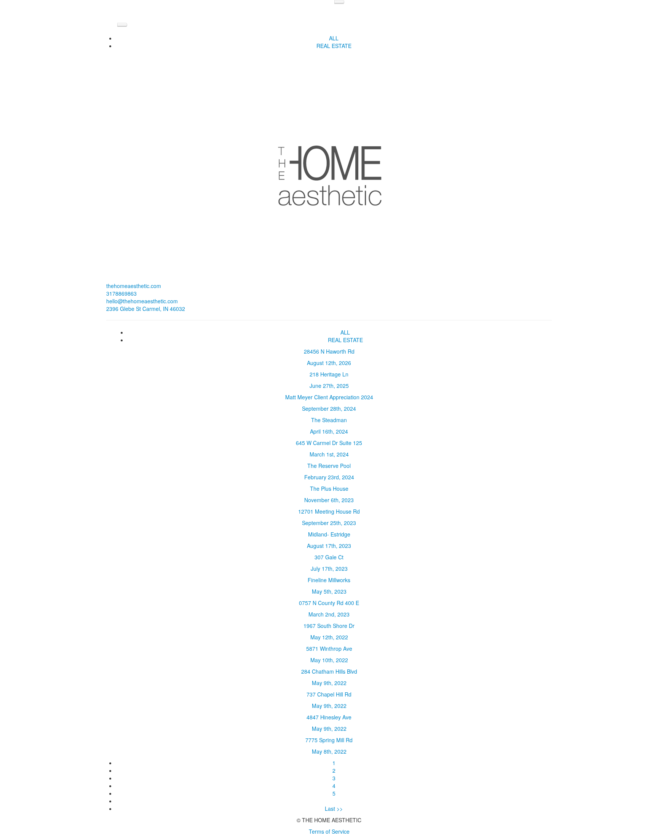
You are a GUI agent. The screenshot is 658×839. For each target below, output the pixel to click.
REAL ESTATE (333, 46)
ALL (334, 38)
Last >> (334, 808)
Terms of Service (329, 831)
